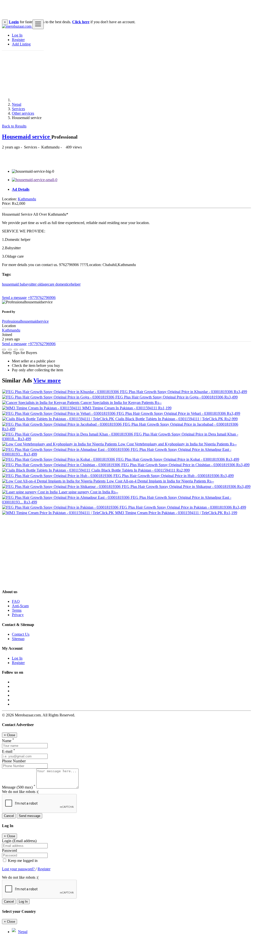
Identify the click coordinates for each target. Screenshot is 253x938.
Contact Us (20, 634)
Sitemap (18, 639)
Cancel (9, 816)
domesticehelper (68, 284)
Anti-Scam (20, 606)
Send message (29, 816)
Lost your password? (19, 869)
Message (18, 787)
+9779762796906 (42, 297)
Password (9, 850)
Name (8, 741)
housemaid (11, 284)
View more (47, 380)
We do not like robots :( (20, 792)
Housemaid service (26, 136)
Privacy (18, 615)
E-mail (8, 751)
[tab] (131, 189)
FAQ (16, 601)
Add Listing (21, 44)
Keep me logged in (22, 860)
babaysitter (29, 284)
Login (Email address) (19, 841)
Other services (23, 113)
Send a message (14, 297)
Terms (16, 610)
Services (18, 109)
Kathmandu (27, 199)
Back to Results (14, 126)
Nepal (16, 104)
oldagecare (46, 284)
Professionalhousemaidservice (25, 321)
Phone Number (14, 761)
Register (18, 40)
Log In (17, 35)
